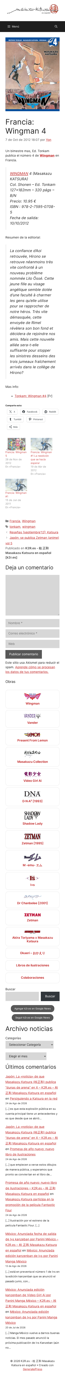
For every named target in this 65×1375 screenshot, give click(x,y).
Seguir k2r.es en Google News (32, 1017)
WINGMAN (19, 173)
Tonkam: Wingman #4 (30, 396)
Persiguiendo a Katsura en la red (33, 1098)
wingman (28, 526)
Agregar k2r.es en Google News (32, 1008)
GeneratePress (32, 1369)
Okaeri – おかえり (32, 953)
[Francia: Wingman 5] (16, 444)
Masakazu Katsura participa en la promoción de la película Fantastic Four (30, 1204)
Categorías (13, 1038)
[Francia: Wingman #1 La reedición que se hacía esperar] (41, 444)
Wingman (47, 155)
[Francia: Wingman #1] (16, 485)
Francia (15, 521)
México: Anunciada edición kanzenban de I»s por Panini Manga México (31, 1256)
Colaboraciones (32, 977)
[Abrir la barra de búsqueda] (56, 26)
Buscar (10, 989)
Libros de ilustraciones (32, 965)
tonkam (15, 526)
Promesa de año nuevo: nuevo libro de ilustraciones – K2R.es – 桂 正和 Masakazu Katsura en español (31, 1188)
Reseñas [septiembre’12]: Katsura (34, 532)
